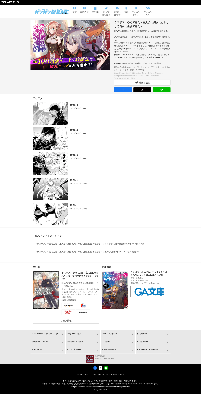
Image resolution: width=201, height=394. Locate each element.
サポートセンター (117, 374)
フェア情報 (66, 320)
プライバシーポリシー (100, 374)
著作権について (83, 374)
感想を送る (144, 82)
